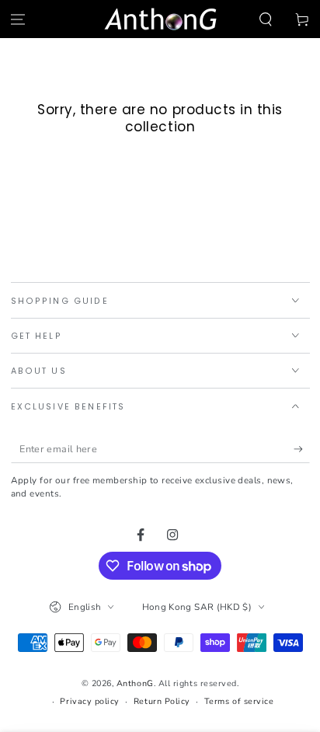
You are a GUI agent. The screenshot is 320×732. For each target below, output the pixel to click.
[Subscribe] (302, 449)
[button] (265, 19)
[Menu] (18, 19)
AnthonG (135, 683)
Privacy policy (90, 701)
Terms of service (239, 701)
